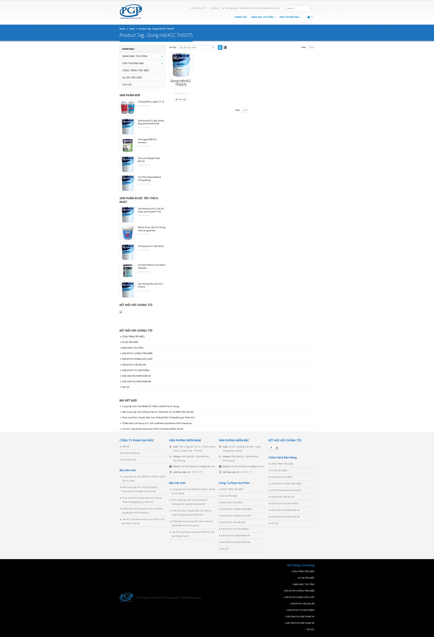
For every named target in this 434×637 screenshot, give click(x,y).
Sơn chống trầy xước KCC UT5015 (150, 285)
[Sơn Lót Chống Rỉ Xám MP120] (128, 164)
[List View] (225, 47)
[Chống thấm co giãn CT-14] (128, 108)
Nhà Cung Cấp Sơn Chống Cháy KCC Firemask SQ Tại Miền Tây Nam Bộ (158, 411)
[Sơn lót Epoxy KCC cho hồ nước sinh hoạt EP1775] (128, 215)
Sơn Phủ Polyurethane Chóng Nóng (149, 178)
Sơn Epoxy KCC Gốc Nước (151, 246)
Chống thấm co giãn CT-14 (151, 101)
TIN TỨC (127, 84)
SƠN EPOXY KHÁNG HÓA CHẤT (137, 358)
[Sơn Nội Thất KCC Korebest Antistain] (128, 271)
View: (303, 47)
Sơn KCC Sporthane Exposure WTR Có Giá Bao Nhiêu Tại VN (152, 428)
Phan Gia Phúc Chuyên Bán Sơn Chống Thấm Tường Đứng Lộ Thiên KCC (158, 417)
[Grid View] (220, 47)
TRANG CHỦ (240, 17)
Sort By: (172, 47)
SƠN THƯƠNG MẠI (289, 17)
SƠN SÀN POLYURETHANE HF (136, 375)
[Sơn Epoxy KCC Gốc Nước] (128, 252)
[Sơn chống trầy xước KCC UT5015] (128, 290)
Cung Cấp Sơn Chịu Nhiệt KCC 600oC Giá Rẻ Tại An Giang (150, 406)
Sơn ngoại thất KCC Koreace (147, 141)
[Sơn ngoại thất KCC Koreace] (128, 145)
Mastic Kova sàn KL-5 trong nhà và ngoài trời (151, 229)
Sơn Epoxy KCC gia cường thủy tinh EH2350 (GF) (151, 122)
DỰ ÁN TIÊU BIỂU (132, 77)
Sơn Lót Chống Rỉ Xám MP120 (149, 160)
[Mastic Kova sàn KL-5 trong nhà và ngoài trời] (128, 233)
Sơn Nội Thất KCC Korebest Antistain (151, 266)
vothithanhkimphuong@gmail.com (198, 466)
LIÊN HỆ (215, 8)
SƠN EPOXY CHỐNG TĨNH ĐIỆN (137, 353)
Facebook (271, 447)
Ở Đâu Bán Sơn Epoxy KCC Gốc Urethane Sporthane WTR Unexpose (157, 423)
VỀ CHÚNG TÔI (198, 8)
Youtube (277, 447)
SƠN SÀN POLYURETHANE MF (136, 381)
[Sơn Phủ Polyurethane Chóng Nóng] (128, 183)
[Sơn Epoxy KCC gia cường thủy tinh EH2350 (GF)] (128, 126)
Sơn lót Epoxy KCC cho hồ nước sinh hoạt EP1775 (151, 210)
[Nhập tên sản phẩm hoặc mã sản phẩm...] (311, 8)
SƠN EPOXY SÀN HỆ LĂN (134, 364)
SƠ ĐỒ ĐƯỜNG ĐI (131, 453)
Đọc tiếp (182, 99)
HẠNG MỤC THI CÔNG (262, 17)
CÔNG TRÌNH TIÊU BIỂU (135, 70)
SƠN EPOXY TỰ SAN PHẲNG (136, 370)
